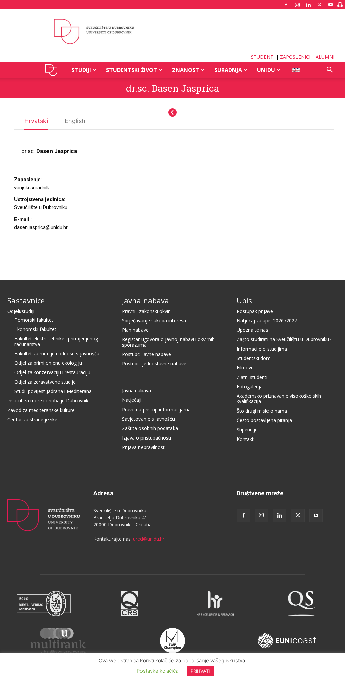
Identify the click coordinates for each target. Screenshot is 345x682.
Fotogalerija (250, 386)
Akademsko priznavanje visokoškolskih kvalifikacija (279, 398)
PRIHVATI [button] (200, 671)
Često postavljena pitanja (264, 420)
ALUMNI (325, 57)
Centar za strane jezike (32, 419)
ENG (295, 70)
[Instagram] (297, 4)
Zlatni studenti (252, 377)
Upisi (245, 300)
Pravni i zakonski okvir (146, 311)
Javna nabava (145, 300)
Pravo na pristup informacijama (156, 409)
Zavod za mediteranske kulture (41, 410)
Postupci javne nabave (146, 354)
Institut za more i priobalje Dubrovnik (47, 400)
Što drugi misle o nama (262, 411)
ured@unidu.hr (148, 538)
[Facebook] (286, 4)
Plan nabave (135, 330)
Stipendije (247, 429)
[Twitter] (319, 4)
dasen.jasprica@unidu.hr (41, 227)
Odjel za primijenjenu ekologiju (48, 363)
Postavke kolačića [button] (157, 671)
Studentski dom (254, 358)
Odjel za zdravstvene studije (45, 382)
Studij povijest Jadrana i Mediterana (53, 391)
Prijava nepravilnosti (144, 447)
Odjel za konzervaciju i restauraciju (52, 372)
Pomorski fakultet (33, 320)
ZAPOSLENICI (295, 57)
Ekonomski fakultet (35, 329)
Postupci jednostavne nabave (154, 363)
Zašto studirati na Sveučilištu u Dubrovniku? (284, 339)
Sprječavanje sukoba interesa (154, 320)
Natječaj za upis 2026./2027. (267, 320)
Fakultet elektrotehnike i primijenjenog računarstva (56, 341)
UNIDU (53, 70)
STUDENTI (263, 57)
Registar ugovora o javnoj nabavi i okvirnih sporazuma (168, 342)
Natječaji (132, 400)
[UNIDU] (172, 32)
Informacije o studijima (262, 349)
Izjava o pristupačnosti (146, 437)
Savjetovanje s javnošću (148, 419)
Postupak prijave (255, 311)
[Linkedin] (308, 4)
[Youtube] (330, 4)
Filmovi (244, 367)
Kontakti (246, 439)
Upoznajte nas (252, 330)
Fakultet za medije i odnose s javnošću (56, 353)
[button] (329, 70)
